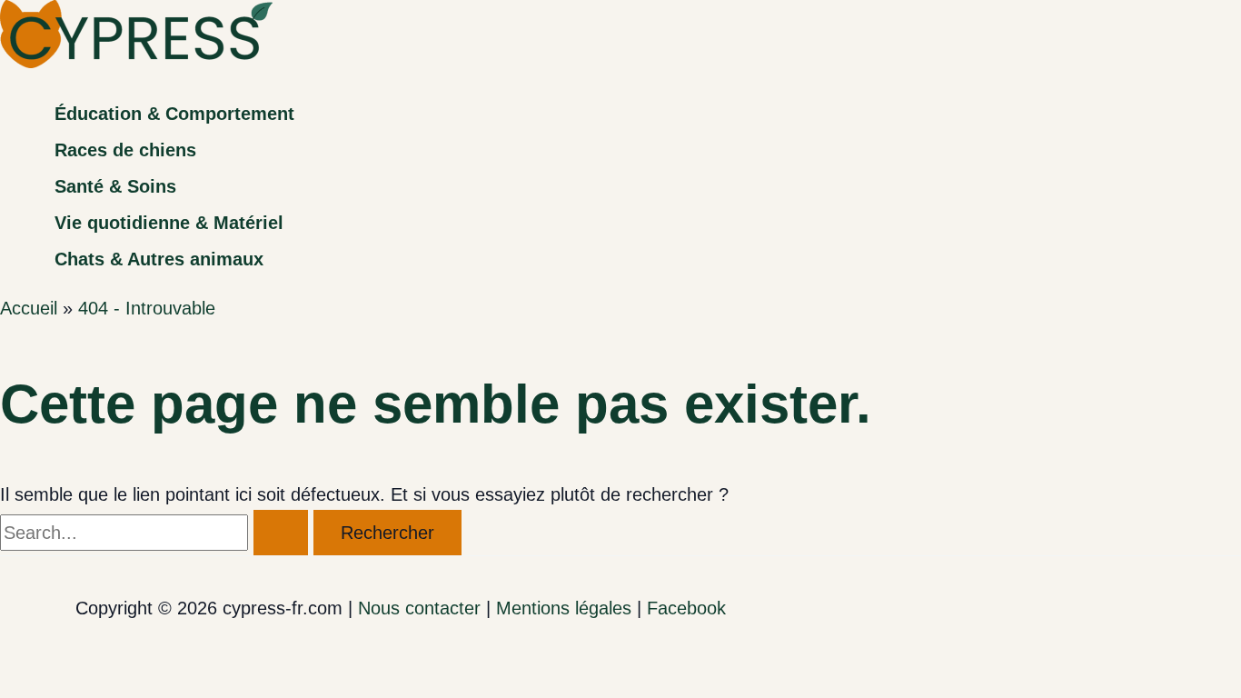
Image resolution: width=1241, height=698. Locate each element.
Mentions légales (563, 608)
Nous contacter (419, 608)
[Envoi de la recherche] (280, 532)
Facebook (686, 608)
